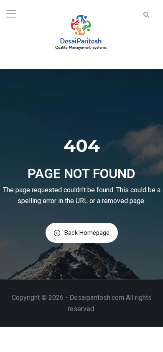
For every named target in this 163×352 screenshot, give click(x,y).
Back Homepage (87, 232)
